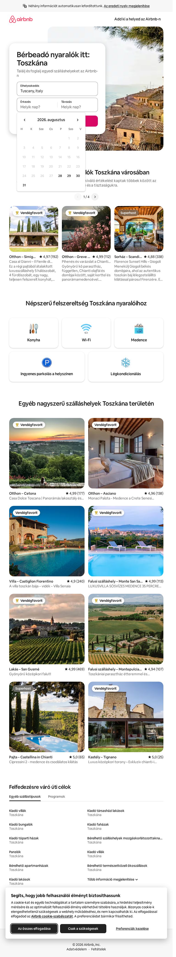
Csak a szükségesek (83, 929)
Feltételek (98, 949)
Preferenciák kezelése (132, 929)
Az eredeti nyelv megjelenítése (127, 6)
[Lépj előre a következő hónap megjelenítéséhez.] (77, 120)
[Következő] (95, 197)
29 (69, 176)
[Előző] (78, 197)
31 (24, 185)
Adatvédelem (76, 949)
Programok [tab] (56, 796)
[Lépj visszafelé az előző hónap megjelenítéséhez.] (24, 120)
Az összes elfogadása (34, 929)
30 (78, 176)
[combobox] (57, 91)
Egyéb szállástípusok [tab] (25, 796)
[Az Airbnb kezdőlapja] (21, 19)
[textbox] (37, 107)
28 (60, 176)
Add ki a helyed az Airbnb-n (137, 19)
